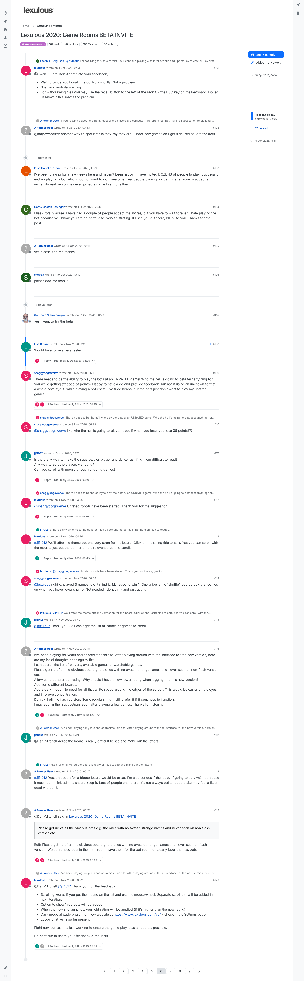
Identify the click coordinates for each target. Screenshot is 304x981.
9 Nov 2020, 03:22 (71, 880)
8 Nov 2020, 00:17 (78, 771)
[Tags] (5, 21)
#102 (216, 127)
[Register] (298, 13)
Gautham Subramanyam (50, 315)
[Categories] (5, 5)
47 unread (261, 128)
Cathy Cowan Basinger (49, 207)
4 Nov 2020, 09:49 (68, 619)
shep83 (39, 274)
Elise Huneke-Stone (47, 168)
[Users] (5, 38)
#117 (216, 735)
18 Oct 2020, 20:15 (78, 245)
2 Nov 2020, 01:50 (75, 344)
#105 (216, 245)
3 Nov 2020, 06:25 (84, 424)
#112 (216, 500)
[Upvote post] (200, 107)
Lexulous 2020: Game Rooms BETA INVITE (102, 816)
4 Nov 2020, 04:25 (71, 500)
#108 (216, 344)
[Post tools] (215, 107)
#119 (216, 810)
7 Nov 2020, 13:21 (67, 735)
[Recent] (5, 13)
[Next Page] (199, 971)
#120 (216, 880)
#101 (216, 67)
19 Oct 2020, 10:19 (68, 274)
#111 (216, 453)
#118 (216, 771)
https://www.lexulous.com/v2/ (137, 914)
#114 (216, 578)
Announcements (35, 44)
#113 (216, 536)
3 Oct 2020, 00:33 (78, 127)
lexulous (39, 67)
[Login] (298, 5)
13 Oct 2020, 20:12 (90, 207)
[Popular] (5, 29)
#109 (216, 373)
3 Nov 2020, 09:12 (68, 453)
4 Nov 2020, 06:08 (84, 578)
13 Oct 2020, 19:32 (86, 168)
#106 (216, 274)
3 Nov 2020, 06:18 (83, 373)
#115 (216, 619)
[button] (5, 967)
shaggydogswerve (46, 373)
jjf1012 (38, 453)
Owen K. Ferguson (52, 61)
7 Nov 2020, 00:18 (78, 648)
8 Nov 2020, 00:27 (78, 810)
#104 (216, 207)
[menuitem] (298, 5)
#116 (216, 648)
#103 (216, 168)
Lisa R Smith (42, 344)
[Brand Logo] (38, 10)
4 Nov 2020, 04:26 (71, 536)
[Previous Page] (105, 971)
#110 (216, 424)
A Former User (49, 120)
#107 (216, 315)
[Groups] (5, 46)
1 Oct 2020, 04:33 (70, 67)
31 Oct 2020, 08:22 (92, 315)
